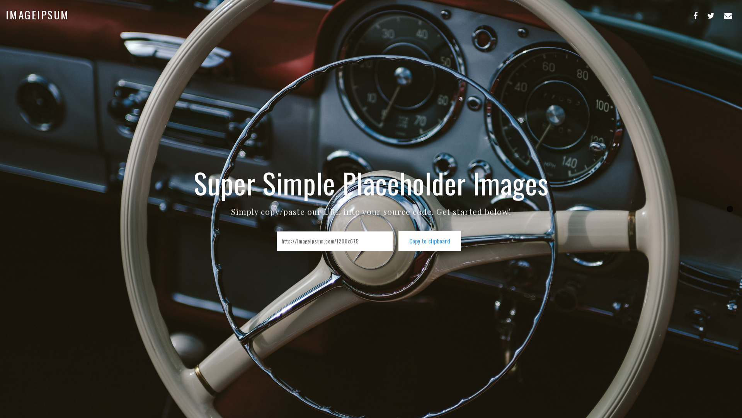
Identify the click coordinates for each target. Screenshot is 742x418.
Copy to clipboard (429, 240)
